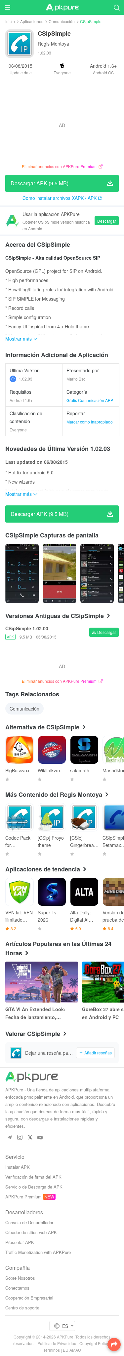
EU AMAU (72, 1350)
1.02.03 (25, 379)
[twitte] (30, 1138)
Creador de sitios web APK (31, 1232)
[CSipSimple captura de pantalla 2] (97, 573)
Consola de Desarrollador (29, 1222)
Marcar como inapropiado (89, 421)
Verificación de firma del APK (33, 1177)
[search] (116, 7)
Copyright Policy (94, 1343)
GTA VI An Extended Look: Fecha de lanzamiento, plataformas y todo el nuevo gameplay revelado (37, 1013)
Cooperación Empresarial (29, 1298)
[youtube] (40, 1138)
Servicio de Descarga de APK (33, 1187)
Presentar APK (19, 1242)
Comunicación (62, 21)
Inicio (10, 21)
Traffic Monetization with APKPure (38, 1252)
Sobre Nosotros (20, 1278)
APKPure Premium (23, 1196)
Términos (51, 1350)
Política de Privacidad (56, 1343)
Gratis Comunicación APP (89, 400)
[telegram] (9, 1138)
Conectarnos (17, 1288)
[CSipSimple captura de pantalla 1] (59, 573)
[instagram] (20, 1138)
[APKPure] (62, 8)
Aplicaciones (31, 21)
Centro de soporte (22, 1307)
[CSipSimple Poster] (22, 573)
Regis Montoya (53, 43)
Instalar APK (17, 1167)
